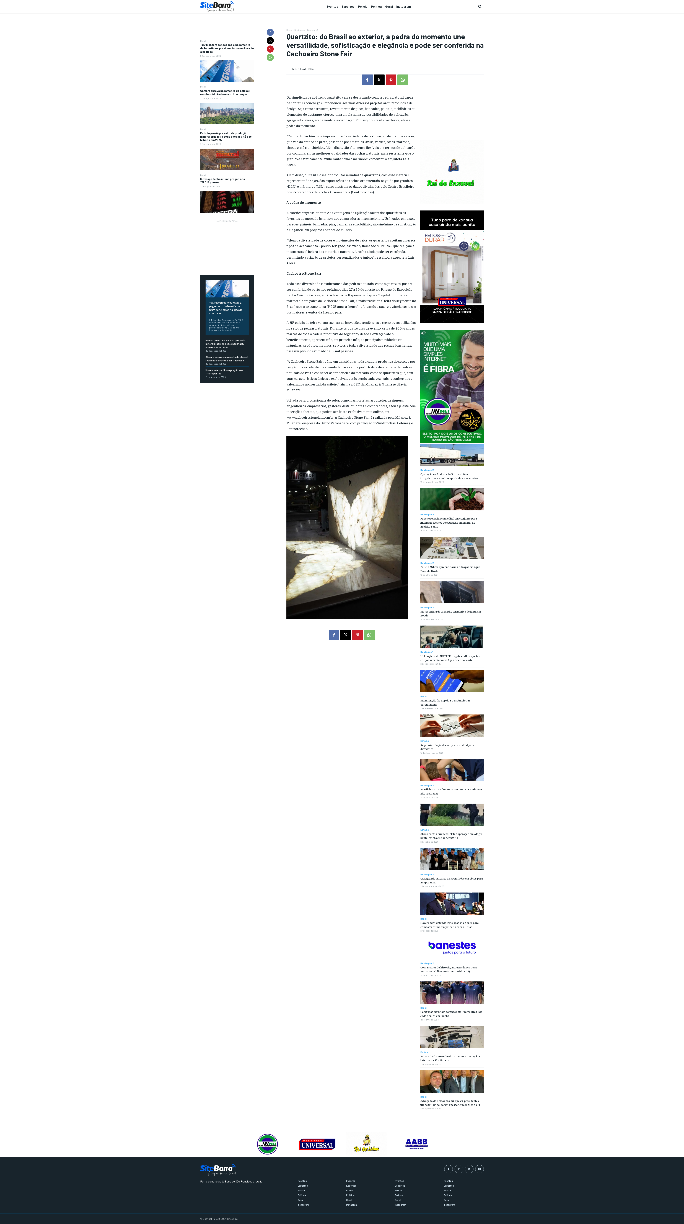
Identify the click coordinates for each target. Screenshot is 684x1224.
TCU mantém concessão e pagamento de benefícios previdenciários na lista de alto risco (227, 48)
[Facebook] (270, 32)
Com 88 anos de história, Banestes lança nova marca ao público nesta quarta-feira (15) (448, 969)
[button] (480, 7)
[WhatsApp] (270, 57)
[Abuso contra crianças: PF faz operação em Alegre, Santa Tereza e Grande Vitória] (452, 815)
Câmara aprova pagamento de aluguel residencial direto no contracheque (225, 92)
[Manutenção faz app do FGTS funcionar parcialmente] (452, 681)
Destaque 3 (427, 607)
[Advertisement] (227, 245)
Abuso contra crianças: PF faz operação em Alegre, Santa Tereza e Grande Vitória (451, 835)
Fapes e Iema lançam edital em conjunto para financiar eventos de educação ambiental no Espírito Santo (448, 522)
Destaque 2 (312, 30)
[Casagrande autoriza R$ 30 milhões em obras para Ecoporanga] (452, 859)
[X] (270, 40)
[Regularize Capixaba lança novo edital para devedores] (452, 725)
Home (289, 30)
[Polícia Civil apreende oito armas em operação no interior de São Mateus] (452, 1037)
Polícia (424, 1052)
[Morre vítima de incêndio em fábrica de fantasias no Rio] (452, 592)
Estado (424, 740)
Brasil (203, 41)
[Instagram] (459, 1169)
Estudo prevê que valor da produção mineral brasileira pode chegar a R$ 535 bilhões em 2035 (226, 136)
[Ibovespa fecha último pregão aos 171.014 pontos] (227, 202)
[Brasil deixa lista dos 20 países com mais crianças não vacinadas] (452, 770)
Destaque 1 (426, 651)
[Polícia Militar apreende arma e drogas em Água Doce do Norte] (452, 548)
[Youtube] (479, 1169)
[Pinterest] (270, 49)
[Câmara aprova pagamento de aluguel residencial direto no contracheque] (227, 113)
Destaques (299, 30)
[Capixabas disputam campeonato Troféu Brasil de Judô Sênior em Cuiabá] (452, 992)
